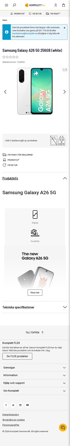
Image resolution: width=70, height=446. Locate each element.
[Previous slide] (5, 92)
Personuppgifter (10, 425)
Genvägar (9, 367)
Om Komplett (11, 390)
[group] (35, 91)
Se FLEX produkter (17, 356)
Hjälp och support (14, 383)
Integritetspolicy (10, 414)
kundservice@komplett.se (24, 33)
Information (10, 375)
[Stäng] (64, 27)
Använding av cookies (13, 419)
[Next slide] (65, 92)
